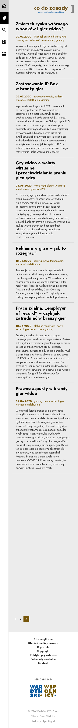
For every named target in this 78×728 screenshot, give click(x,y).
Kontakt (43, 663)
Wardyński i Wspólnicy (47, 711)
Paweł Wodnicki (47, 716)
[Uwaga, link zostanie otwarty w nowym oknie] (43, 691)
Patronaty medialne (43, 659)
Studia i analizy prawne (43, 643)
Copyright (43, 651)
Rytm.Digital (49, 721)
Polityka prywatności (43, 655)
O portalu (43, 647)
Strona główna (43, 639)
